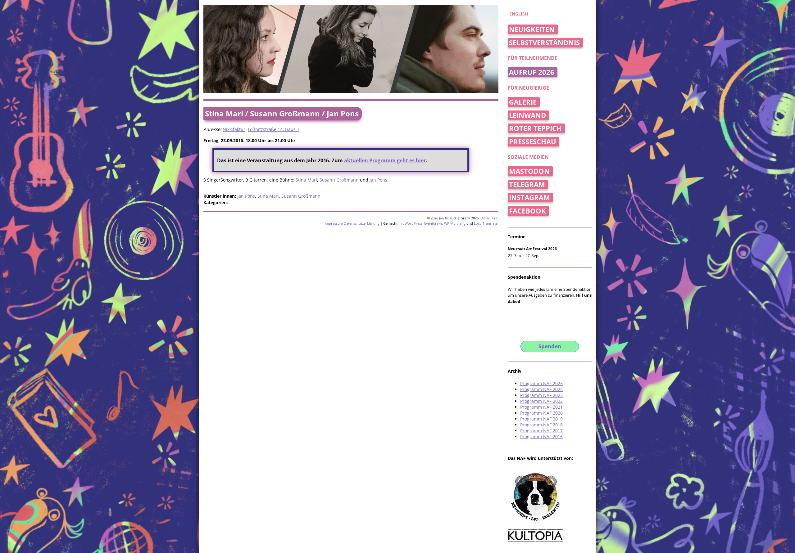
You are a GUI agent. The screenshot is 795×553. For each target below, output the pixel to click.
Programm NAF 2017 (541, 431)
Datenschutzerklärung (361, 223)
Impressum (334, 223)
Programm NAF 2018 (541, 425)
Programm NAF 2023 (541, 395)
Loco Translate (485, 223)
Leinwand (527, 115)
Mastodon (529, 171)
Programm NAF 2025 (541, 383)
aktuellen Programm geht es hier (385, 160)
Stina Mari (306, 180)
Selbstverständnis (544, 42)
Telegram (527, 184)
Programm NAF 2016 (541, 436)
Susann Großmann (339, 180)
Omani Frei (489, 218)
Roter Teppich (535, 128)
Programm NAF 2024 (541, 389)
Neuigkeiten (532, 29)
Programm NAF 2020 (541, 413)
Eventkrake (433, 223)
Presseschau (532, 141)
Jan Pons (378, 180)
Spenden (549, 346)
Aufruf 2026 (531, 72)
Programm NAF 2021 (541, 407)
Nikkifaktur (234, 129)
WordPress (413, 223)
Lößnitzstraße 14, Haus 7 (273, 129)
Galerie (523, 102)
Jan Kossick (448, 218)
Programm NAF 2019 (541, 419)
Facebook (527, 211)
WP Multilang (455, 223)
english (518, 14)
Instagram (529, 197)
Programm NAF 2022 (541, 401)
